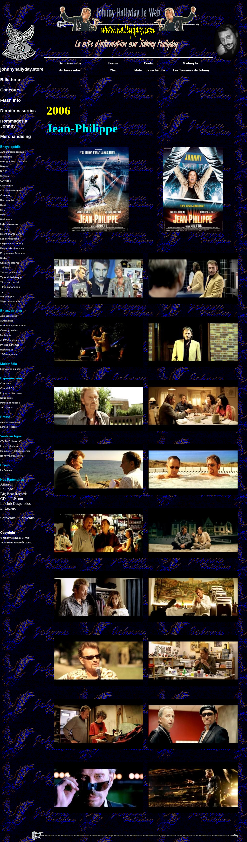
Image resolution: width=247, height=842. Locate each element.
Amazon (6, 484)
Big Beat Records (13, 494)
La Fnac (6, 489)
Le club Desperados (15, 503)
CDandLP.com (11, 499)
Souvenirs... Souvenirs (17, 518)
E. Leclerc (8, 508)
